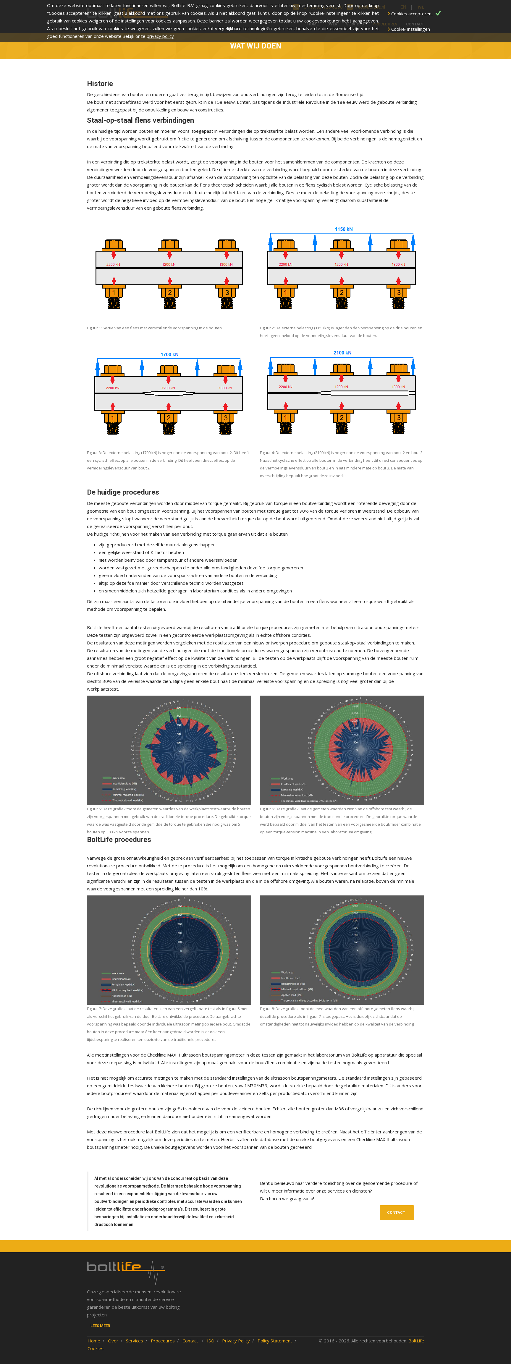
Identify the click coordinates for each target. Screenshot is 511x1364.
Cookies (96, 1348)
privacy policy (160, 36)
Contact (396, 1212)
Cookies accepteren (411, 14)
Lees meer (100, 1325)
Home (94, 1341)
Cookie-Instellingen (410, 29)
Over (113, 1341)
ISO (210, 1341)
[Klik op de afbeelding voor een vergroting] (169, 269)
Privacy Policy (236, 1341)
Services (134, 1341)
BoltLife (416, 1341)
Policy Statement (275, 1341)
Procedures (163, 1341)
